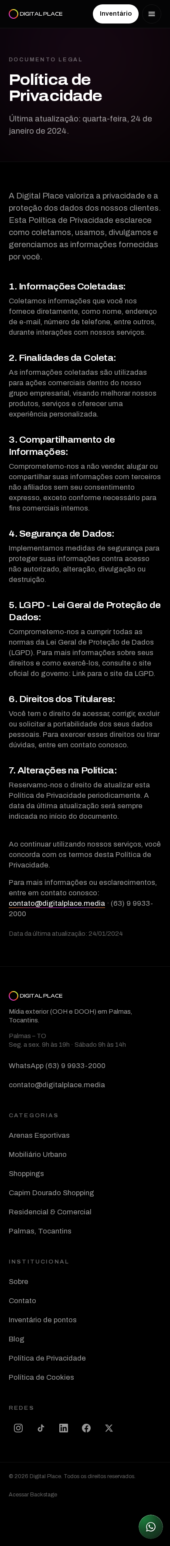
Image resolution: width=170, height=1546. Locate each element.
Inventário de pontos (43, 1320)
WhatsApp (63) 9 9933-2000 (57, 1065)
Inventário (116, 13)
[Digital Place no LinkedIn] (63, 1428)
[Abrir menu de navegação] (151, 14)
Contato (22, 1300)
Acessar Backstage (33, 1495)
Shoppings (26, 1173)
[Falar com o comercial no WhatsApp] (151, 1527)
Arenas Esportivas (39, 1135)
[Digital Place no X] (109, 1428)
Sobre (18, 1281)
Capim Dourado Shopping (51, 1192)
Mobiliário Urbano (38, 1154)
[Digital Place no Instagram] (18, 1428)
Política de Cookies (41, 1377)
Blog (16, 1339)
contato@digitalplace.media (57, 903)
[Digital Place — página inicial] (35, 14)
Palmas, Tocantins (40, 1231)
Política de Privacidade (47, 1358)
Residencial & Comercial (50, 1212)
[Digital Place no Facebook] (86, 1428)
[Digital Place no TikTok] (41, 1428)
